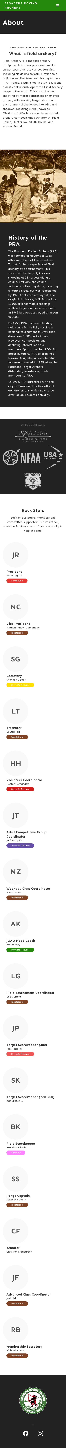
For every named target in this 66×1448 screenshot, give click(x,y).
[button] (57, 5)
